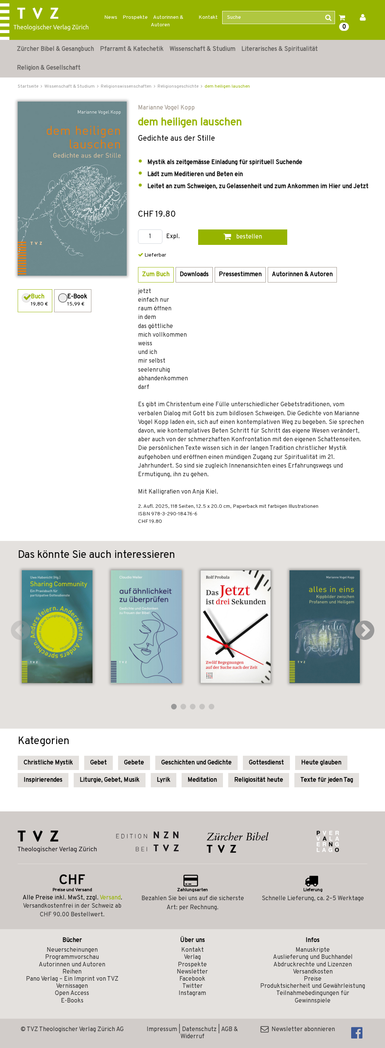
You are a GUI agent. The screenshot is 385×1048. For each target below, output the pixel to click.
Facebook (192, 979)
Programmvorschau (72, 957)
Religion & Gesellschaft (48, 68)
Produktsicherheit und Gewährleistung (312, 986)
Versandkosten (313, 972)
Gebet (98, 763)
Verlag (192, 957)
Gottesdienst (266, 763)
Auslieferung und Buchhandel (313, 957)
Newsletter (192, 972)
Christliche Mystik (48, 763)
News (110, 17)
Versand (110, 898)
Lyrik (163, 780)
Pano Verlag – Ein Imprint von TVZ (72, 979)
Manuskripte (313, 950)
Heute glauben (321, 763)
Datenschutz (199, 1029)
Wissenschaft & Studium (202, 49)
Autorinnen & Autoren (167, 21)
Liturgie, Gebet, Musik (109, 780)
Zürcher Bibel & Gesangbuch (55, 49)
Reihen (72, 972)
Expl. (173, 236)
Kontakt (208, 17)
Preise (312, 979)
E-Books (72, 1001)
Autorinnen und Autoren (72, 965)
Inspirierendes (43, 780)
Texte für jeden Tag (326, 780)
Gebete (134, 763)
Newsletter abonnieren (301, 1029)
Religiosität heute (258, 780)
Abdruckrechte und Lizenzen (312, 965)
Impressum (162, 1029)
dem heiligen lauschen (227, 87)
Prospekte (135, 17)
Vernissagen (72, 986)
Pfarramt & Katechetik (132, 49)
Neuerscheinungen (72, 950)
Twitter (192, 986)
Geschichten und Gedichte (196, 763)
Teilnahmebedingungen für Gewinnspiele (312, 997)
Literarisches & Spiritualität (279, 49)
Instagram (192, 993)
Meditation (202, 780)
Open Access (72, 993)
